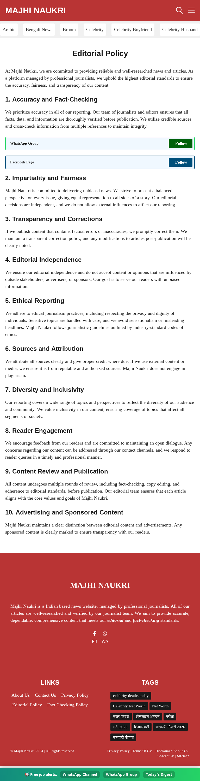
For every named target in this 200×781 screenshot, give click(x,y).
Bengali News (39, 29)
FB (94, 641)
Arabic (9, 29)
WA (105, 641)
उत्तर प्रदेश (121, 716)
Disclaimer (163, 751)
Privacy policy (75, 695)
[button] (179, 10)
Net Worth (160, 706)
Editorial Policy (27, 704)
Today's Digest (159, 774)
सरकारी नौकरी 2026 (170, 727)
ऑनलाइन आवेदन (148, 716)
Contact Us (45, 695)
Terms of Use (143, 751)
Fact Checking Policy (67, 704)
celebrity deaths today (131, 696)
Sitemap (183, 756)
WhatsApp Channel (80, 774)
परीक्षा (170, 716)
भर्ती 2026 (120, 727)
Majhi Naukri (35, 10)
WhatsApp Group (121, 774)
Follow (181, 143)
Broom (69, 29)
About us (20, 695)
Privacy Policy (118, 751)
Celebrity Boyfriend (133, 29)
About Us (180, 751)
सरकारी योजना (123, 737)
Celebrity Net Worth (129, 706)
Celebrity (95, 29)
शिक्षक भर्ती (141, 727)
